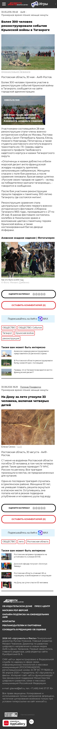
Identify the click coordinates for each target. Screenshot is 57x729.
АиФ (19, 446)
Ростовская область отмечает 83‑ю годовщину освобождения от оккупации (32, 574)
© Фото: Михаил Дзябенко (15, 282)
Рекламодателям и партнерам (21, 625)
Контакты (8, 621)
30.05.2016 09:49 (9, 12)
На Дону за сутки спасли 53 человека (31, 582)
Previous (4, 257)
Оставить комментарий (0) (29, 305)
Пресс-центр (42, 606)
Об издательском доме (17, 606)
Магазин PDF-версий (15, 610)
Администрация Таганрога (15, 71)
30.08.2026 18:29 (9, 387)
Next (51, 257)
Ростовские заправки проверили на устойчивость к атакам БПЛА (30, 555)
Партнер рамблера (27, 715)
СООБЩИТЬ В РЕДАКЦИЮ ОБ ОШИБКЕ (24, 629)
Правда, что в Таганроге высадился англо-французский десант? (33, 371)
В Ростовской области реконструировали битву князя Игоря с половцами (33, 361)
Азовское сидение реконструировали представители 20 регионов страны (31, 352)
